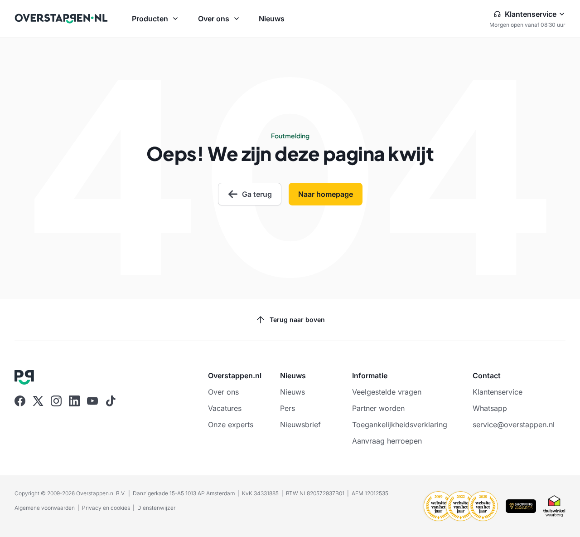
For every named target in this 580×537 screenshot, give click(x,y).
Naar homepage (325, 194)
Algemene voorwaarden (44, 507)
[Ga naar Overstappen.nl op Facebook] (19, 400)
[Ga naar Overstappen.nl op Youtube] (92, 401)
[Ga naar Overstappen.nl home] (61, 19)
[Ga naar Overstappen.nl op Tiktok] (110, 400)
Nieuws (272, 18)
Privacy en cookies (106, 507)
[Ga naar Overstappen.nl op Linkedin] (74, 400)
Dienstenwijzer (156, 507)
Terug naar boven (297, 319)
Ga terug (257, 194)
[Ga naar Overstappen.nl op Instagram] (56, 400)
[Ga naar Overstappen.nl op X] (38, 400)
